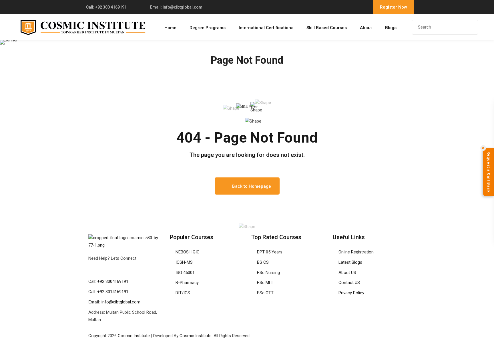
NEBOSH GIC (188, 252)
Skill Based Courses (326, 27)
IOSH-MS (184, 262)
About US (347, 272)
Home (170, 27)
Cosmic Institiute (134, 335)
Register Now (393, 7)
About (366, 27)
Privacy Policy (351, 292)
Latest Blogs (350, 262)
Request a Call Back (489, 172)
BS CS (263, 262)
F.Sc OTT (265, 292)
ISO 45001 (185, 272)
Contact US (349, 282)
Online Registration (356, 252)
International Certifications (266, 27)
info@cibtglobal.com (120, 302)
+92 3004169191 (112, 281)
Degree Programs (208, 27)
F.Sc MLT (265, 282)
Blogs (391, 27)
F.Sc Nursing (268, 272)
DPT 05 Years (269, 252)
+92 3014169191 (112, 291)
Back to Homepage (251, 186)
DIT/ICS (183, 292)
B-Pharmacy (187, 282)
